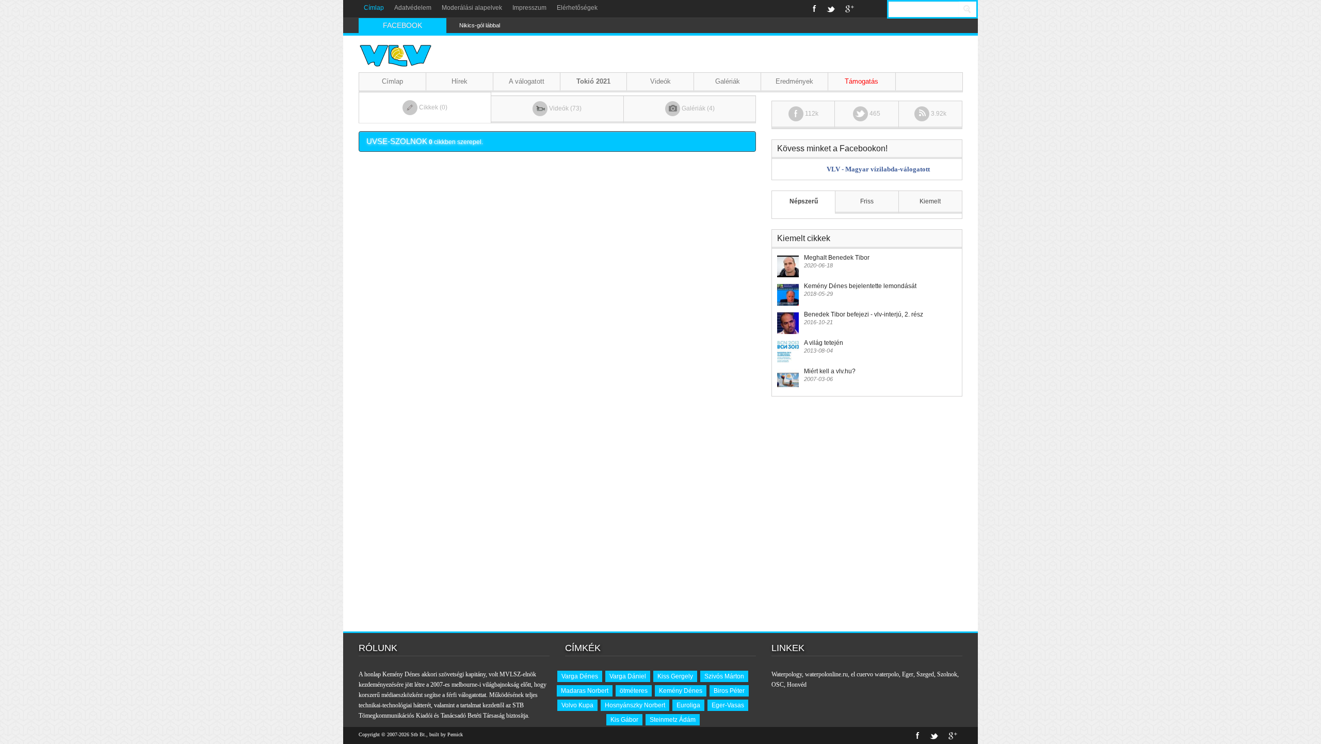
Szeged (925, 674)
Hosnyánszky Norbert (635, 705)
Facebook (814, 9)
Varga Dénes (579, 676)
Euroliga (688, 705)
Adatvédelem (412, 7)
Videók (660, 81)
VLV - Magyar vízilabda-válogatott (878, 169)
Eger (907, 674)
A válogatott (526, 81)
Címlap (374, 7)
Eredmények (794, 81)
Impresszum (529, 7)
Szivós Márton (724, 676)
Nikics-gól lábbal (479, 25)
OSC (777, 684)
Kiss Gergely (675, 676)
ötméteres (634, 690)
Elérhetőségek (577, 7)
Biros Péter (729, 690)
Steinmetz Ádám (673, 719)
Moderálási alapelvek (472, 7)
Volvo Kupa (577, 705)
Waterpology (786, 674)
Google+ (849, 9)
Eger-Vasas (728, 705)
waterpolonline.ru (826, 674)
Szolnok (947, 674)
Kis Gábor (624, 719)
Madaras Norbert (584, 690)
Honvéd (797, 684)
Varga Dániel (627, 676)
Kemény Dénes (680, 690)
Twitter (830, 9)
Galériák (727, 81)
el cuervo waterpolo (875, 674)
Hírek (460, 81)
